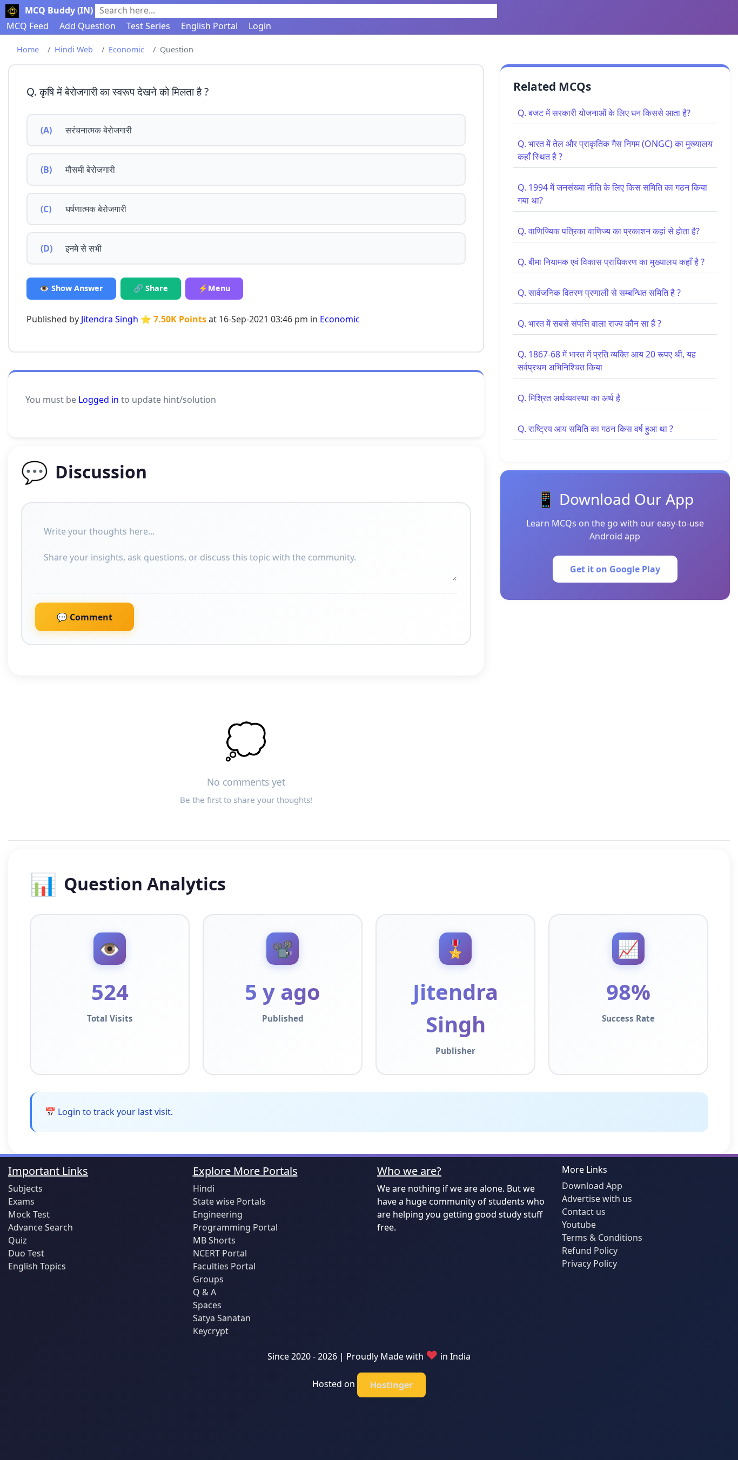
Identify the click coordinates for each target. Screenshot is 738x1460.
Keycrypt (211, 1331)
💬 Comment (84, 617)
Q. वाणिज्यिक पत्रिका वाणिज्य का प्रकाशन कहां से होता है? (609, 231)
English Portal (209, 26)
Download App (592, 1186)
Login (260, 26)
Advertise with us (597, 1199)
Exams (21, 1201)
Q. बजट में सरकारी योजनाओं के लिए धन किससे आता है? (604, 113)
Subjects (25, 1188)
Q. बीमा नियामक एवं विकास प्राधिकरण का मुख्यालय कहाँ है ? (611, 262)
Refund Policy (590, 1250)
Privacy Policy (589, 1263)
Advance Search (40, 1227)
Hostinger (391, 1385)
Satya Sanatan (222, 1318)
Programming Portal (235, 1227)
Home (28, 49)
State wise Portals (229, 1201)
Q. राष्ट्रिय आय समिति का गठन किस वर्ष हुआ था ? (595, 429)
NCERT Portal (220, 1253)
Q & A (204, 1292)
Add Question (87, 26)
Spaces (207, 1305)
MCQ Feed (27, 26)
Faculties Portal (224, 1266)
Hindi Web (74, 49)
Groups (208, 1279)
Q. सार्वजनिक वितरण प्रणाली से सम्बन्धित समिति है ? (599, 293)
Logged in (98, 399)
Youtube (579, 1225)
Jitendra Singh (109, 319)
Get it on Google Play (615, 569)
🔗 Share (150, 288)
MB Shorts (214, 1240)
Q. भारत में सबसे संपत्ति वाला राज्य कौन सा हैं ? (589, 323)
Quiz (17, 1240)
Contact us (584, 1212)
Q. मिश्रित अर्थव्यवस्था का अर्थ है (569, 398)
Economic (126, 49)
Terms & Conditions (602, 1237)
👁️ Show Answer (71, 288)
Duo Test (26, 1253)
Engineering (218, 1214)
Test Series (148, 26)
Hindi (203, 1188)
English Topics (37, 1266)
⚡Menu (214, 288)
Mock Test (29, 1214)
